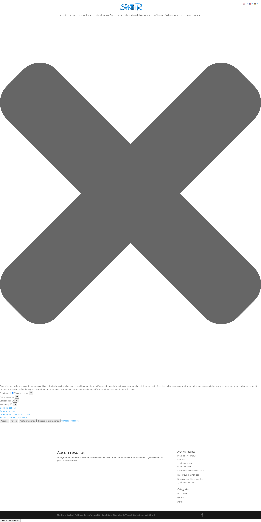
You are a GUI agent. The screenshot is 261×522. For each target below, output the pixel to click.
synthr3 (180, 497)
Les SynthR (83, 15)
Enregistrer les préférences (49, 421)
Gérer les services (8, 411)
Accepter (4, 421)
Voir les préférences (27, 421)
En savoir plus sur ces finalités (14, 417)
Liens (188, 15)
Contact (197, 15)
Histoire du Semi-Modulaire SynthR (133, 15)
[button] (130, 194)
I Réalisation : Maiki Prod (143, 515)
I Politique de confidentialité (86, 515)
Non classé (182, 493)
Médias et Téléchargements (166, 15)
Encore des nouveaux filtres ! (190, 470)
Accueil (63, 15)
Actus (72, 15)
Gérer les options (8, 408)
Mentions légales (65, 515)
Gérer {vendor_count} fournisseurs (16, 414)
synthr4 (180, 501)
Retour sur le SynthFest (188, 475)
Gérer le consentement (10, 520)
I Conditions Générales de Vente (116, 515)
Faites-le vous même (104, 15)
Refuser (14, 421)
